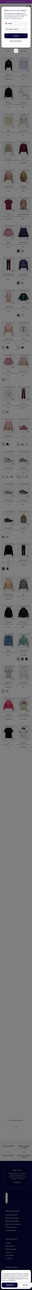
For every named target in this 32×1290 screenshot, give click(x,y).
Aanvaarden (10, 1285)
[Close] (16, 51)
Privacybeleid (11, 1278)
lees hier (19, 1278)
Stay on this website (16, 41)
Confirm (16, 36)
